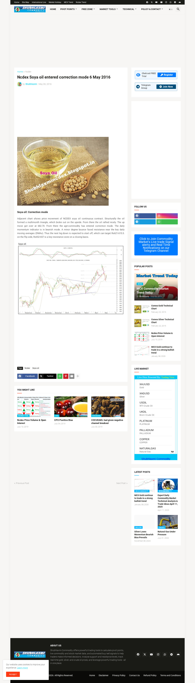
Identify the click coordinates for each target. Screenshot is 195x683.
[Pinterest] (65, 376)
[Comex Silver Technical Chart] (141, 323)
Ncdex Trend (81, 2)
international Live (39, 2)
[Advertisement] (97, 39)
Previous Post (22, 483)
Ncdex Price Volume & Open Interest (31, 422)
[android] (180, 2)
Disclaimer (103, 675)
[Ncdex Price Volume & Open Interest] (141, 337)
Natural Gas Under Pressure (167, 533)
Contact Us (134, 675)
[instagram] (166, 2)
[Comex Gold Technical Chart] (141, 309)
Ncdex (28, 72)
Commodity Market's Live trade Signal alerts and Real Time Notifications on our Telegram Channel (156, 245)
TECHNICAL (128, 9)
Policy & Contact (151, 9)
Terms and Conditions (170, 675)
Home (16, 2)
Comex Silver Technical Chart (162, 321)
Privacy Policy (118, 675)
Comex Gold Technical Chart (162, 307)
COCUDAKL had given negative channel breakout (107, 422)
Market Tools (108, 9)
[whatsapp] (170, 2)
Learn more (22, 668)
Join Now (168, 86)
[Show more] (77, 376)
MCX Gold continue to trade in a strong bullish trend (162, 350)
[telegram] (175, 2)
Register (168, 74)
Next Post (121, 483)
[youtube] (156, 2)
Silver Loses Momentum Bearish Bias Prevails (143, 534)
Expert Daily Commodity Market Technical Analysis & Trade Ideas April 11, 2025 (168, 501)
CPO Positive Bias (63, 420)
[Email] (71, 376)
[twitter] (152, 2)
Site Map (25, 2)
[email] (161, 2)
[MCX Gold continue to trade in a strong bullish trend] (141, 350)
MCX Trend (68, 2)
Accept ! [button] (13, 674)
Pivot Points (67, 9)
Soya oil (35, 368)
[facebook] (147, 2)
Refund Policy (150, 675)
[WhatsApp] (59, 376)
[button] (170, 9)
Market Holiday (55, 2)
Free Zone (87, 9)
